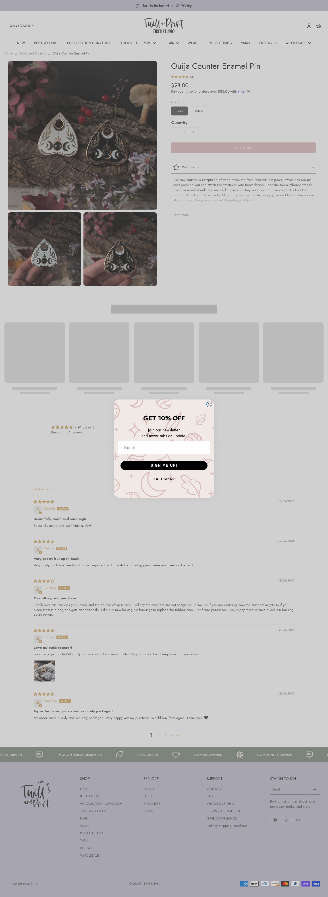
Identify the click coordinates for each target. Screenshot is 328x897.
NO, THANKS (164, 479)
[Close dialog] (209, 404)
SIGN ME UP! (164, 465)
